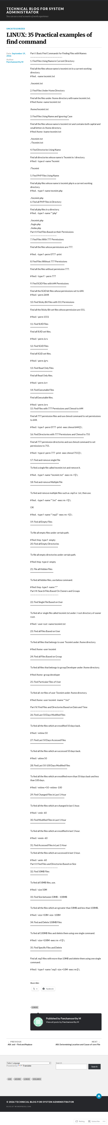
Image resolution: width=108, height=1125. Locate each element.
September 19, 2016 (15, 54)
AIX (9, 1079)
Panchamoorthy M (14, 62)
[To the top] (99, 1096)
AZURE (18, 1079)
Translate (27, 1065)
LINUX (35, 1007)
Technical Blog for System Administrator (35, 10)
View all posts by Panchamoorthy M (62, 1022)
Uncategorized (15, 29)
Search (59, 1063)
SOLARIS (37, 1079)
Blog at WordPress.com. (18, 1106)
